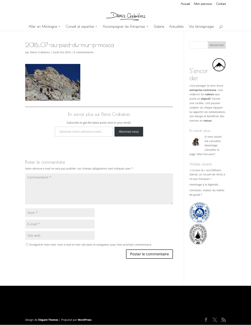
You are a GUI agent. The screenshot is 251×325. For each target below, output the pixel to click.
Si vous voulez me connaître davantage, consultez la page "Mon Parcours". (205, 145)
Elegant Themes (48, 319)
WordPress (85, 319)
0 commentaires (84, 52)
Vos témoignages (201, 26)
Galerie (159, 26)
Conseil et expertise (80, 26)
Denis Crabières (40, 52)
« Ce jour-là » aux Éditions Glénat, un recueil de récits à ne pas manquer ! (207, 174)
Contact (221, 3)
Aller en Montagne (42, 26)
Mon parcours (203, 3)
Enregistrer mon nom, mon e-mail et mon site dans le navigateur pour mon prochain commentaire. (91, 244)
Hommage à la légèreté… (204, 184)
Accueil (185, 3)
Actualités (176, 26)
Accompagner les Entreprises (124, 26)
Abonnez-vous (129, 132)
